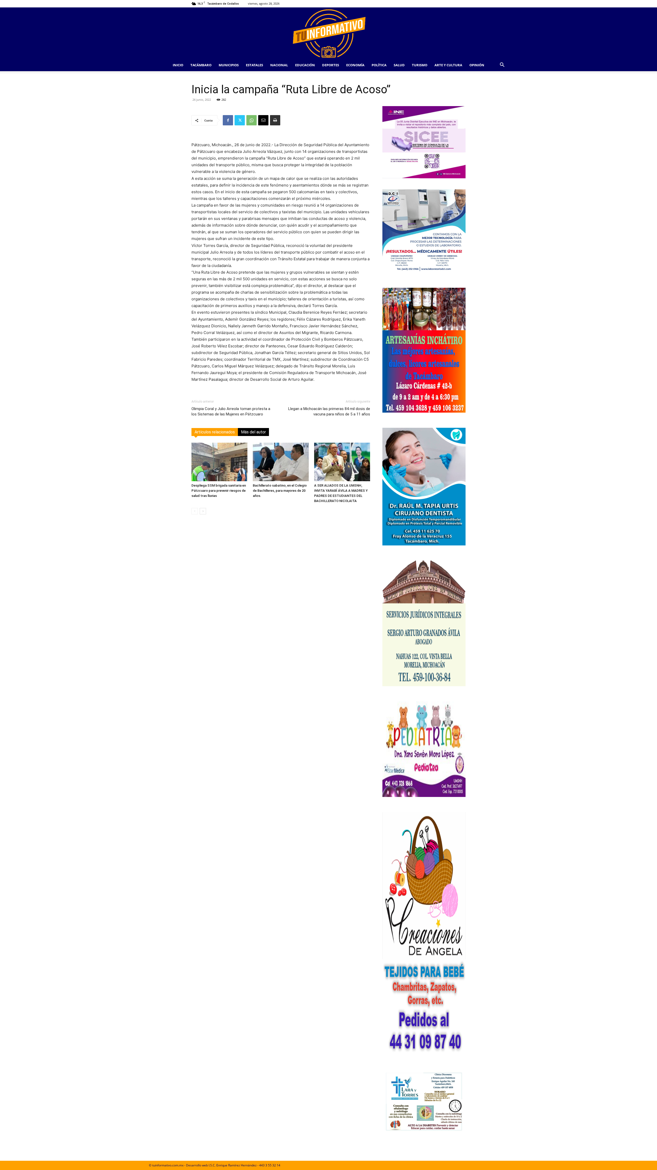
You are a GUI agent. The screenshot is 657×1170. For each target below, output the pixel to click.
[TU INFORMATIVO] (328, 33)
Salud (399, 65)
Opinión (476, 65)
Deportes (330, 65)
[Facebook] (228, 120)
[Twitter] (240, 120)
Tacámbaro (200, 65)
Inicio (178, 65)
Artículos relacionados (215, 432)
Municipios (229, 65)
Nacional (279, 65)
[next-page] (203, 511)
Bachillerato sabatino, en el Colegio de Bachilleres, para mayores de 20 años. (280, 491)
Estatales (254, 65)
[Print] (275, 120)
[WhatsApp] (251, 120)
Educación (305, 65)
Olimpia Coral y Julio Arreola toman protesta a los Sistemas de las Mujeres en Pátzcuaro (230, 411)
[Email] (263, 120)
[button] (502, 65)
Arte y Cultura (448, 65)
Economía (355, 65)
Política (379, 65)
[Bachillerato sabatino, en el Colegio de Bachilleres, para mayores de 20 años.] (281, 462)
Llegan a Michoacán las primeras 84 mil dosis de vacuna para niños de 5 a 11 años (329, 411)
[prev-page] (194, 511)
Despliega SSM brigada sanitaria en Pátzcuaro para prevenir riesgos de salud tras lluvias (218, 491)
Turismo (419, 65)
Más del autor (253, 432)
